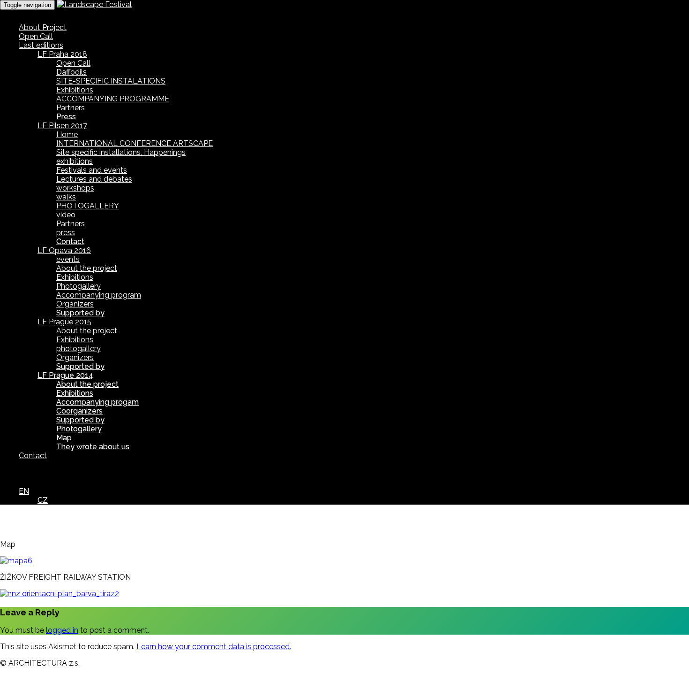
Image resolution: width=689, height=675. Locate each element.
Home (67, 134)
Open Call (36, 36)
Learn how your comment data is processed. (213, 646)
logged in (62, 630)
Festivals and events (91, 170)
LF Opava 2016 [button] (64, 250)
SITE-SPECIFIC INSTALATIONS (110, 81)
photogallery (78, 348)
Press (66, 116)
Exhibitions (74, 89)
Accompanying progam (97, 402)
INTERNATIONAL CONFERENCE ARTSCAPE (134, 143)
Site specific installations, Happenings (121, 152)
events (68, 259)
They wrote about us (92, 446)
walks (66, 196)
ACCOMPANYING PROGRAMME (112, 98)
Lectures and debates (94, 179)
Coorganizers (79, 411)
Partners (70, 107)
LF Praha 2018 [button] (62, 54)
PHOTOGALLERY (87, 205)
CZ (42, 500)
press (65, 232)
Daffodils (71, 72)
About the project (86, 268)
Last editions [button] (41, 45)
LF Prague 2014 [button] (65, 375)
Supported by (80, 312)
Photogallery (78, 286)
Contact (70, 241)
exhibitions (74, 161)
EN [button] (24, 491)
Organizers (75, 303)
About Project (43, 27)
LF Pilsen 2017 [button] (62, 125)
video (65, 214)
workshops (75, 188)
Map (64, 437)
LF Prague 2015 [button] (64, 321)
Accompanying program (98, 295)
